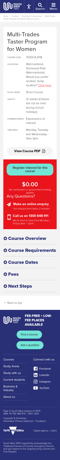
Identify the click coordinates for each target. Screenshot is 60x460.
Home (5, 16)
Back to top (14, 303)
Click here (44, 85)
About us (9, 397)
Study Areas (11, 366)
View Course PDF (27, 151)
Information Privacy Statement (18, 421)
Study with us (12, 373)
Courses (15, 16)
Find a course (29, 334)
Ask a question (30, 345)
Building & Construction (32, 16)
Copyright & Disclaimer (14, 418)
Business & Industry (10, 388)
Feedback (41, 421)
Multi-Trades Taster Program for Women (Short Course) (29, 17)
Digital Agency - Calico (45, 430)
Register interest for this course (30, 169)
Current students (14, 379)
